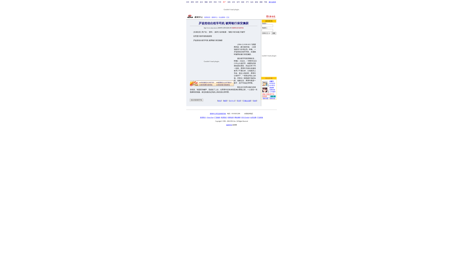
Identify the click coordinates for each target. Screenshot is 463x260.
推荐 (225, 101)
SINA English (245, 117)
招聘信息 (231, 117)
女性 (233, 2)
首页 (187, 2)
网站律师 (237, 117)
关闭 (254, 101)
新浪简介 (203, 117)
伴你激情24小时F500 (207, 82)
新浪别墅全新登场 (206, 85)
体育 (196, 2)
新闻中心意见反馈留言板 (218, 113)
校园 (242, 2)
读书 (238, 2)
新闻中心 (215, 17)
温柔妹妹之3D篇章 (272, 90)
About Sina (210, 117)
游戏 (229, 2)
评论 (219, 101)
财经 (210, 2)
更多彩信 (272, 98)
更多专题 (265, 98)
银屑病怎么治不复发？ (225, 82)
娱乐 (201, 2)
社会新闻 (222, 17)
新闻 (192, 2)
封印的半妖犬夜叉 (272, 83)
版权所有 (229, 125)
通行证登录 (272, 2)
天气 (247, 2)
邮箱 (256, 2)
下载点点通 (247, 101)
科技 (215, 2)
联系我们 (224, 117)
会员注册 (253, 117)
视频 (206, 2)
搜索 (261, 2)
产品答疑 (260, 117)
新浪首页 (207, 17)
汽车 (219, 2)
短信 (251, 2)
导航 (265, 2)
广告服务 (217, 117)
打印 (239, 101)
